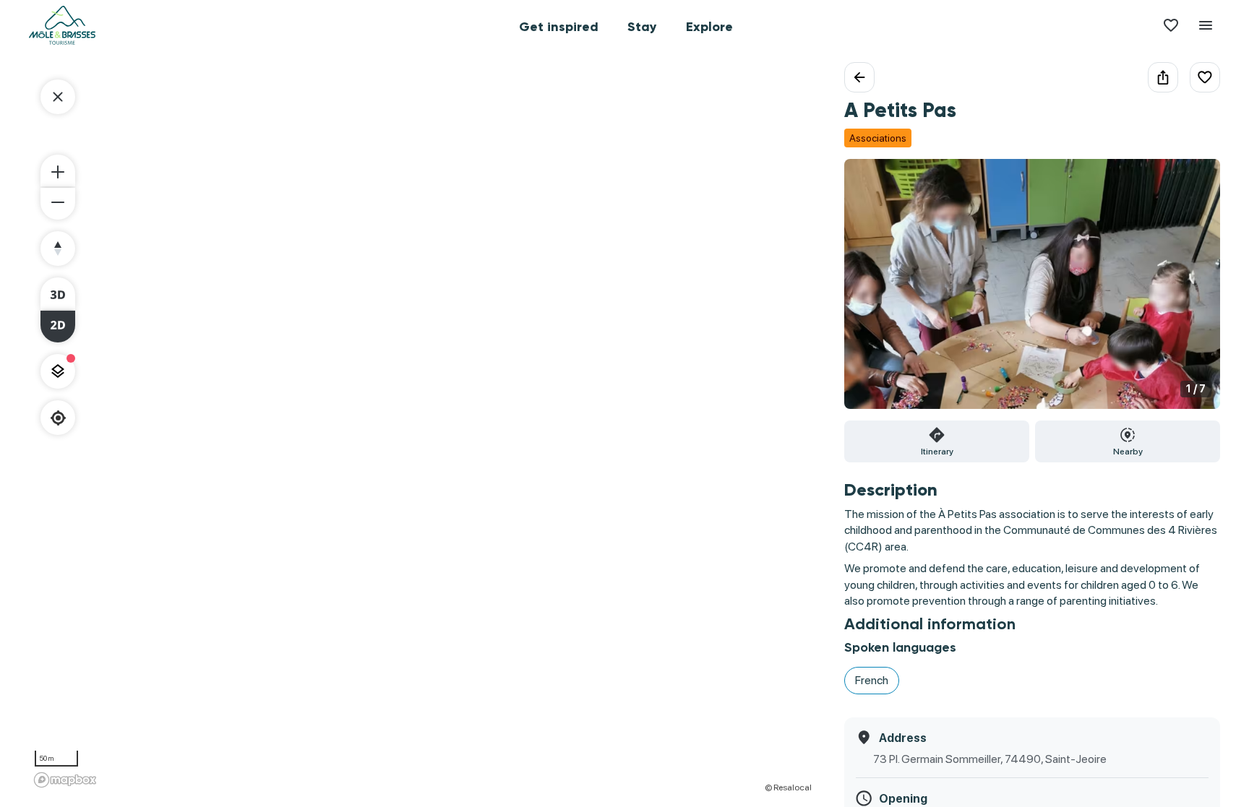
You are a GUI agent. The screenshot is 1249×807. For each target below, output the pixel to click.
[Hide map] (57, 96)
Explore (709, 27)
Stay (642, 27)
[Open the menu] (1205, 25)
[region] (422, 427)
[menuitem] (558, 25)
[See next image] (1194, 292)
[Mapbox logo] (65, 780)
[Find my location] (58, 417)
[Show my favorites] (1170, 25)
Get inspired (558, 27)
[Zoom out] (57, 204)
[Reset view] (57, 248)
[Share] (1163, 77)
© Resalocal (788, 787)
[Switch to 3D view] (57, 293)
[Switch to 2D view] (57, 326)
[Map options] (57, 371)
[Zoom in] (57, 170)
